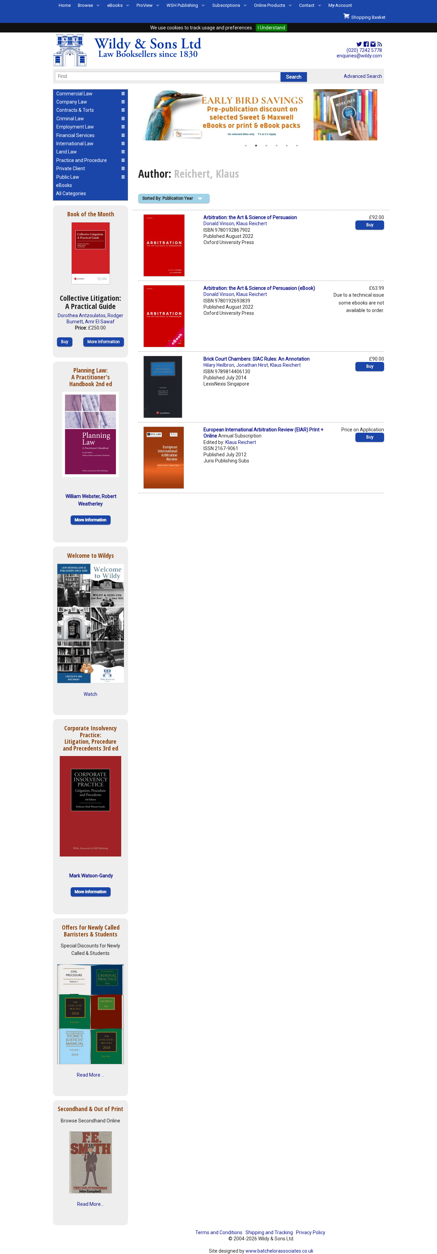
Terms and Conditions (218, 1232)
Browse (85, 5)
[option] (261, 114)
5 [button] (286, 145)
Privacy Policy (310, 1232)
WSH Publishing (182, 5)
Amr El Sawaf (100, 321)
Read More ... (90, 1075)
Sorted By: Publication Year (167, 198)
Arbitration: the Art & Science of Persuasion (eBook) (259, 288)
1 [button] (245, 145)
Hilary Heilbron (218, 365)
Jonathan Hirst (252, 365)
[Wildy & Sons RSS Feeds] (379, 44)
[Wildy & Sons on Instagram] (373, 44)
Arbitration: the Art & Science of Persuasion (250, 217)
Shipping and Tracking (269, 1232)
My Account (340, 5)
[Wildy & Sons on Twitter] (359, 44)
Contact (306, 5)
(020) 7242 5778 (364, 50)
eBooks (115, 5)
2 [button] (256, 145)
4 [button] (276, 145)
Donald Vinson (218, 223)
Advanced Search (363, 76)
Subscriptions (226, 5)
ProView (145, 5)
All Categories (71, 193)
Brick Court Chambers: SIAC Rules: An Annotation (256, 359)
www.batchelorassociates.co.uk (279, 1251)
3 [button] (266, 145)
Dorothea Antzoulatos (81, 315)
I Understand (271, 27)
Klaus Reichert (251, 223)
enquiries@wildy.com (359, 55)
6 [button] (297, 145)
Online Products (269, 5)
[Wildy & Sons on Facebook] (366, 44)
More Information (103, 341)
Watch (90, 694)
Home (65, 5)
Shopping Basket (367, 17)
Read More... (90, 1204)
